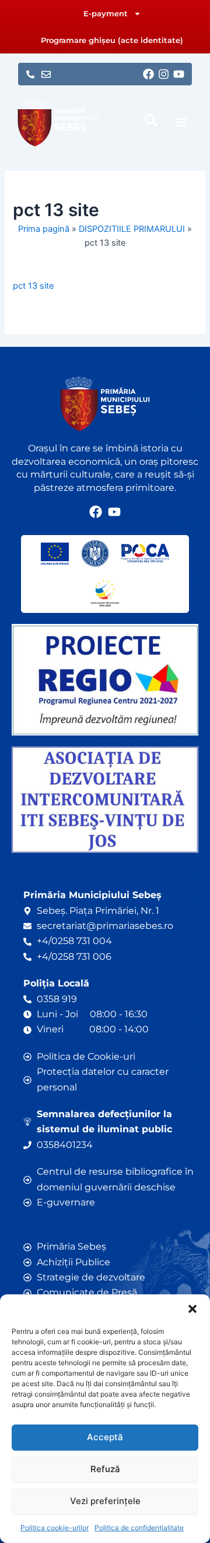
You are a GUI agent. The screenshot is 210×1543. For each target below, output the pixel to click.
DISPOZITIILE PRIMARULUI (132, 229)
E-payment (105, 13)
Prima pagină (43, 229)
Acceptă (105, 1436)
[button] (192, 1309)
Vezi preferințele (105, 1500)
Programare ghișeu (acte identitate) (112, 40)
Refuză (105, 1468)
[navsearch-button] (151, 120)
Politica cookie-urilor (54, 1527)
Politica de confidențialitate (139, 1527)
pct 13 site (33, 286)
